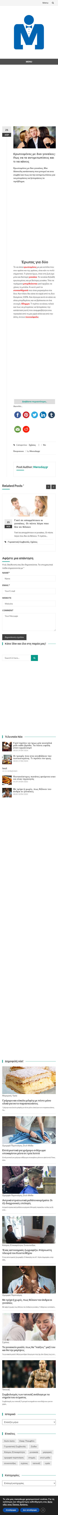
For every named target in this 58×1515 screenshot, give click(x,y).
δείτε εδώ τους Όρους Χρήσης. (27, 1503)
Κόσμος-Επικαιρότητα (14, 1452)
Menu (45, 2)
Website (6, 597)
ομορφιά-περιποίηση (13, 1457)
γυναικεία (34, 1452)
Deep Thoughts (26, 1441)
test (4, 768)
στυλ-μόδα (45, 1457)
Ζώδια (34, 1446)
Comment (7, 610)
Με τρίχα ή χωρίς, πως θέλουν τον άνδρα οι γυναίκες (32, 790)
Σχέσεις (32, 445)
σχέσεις (24, 1463)
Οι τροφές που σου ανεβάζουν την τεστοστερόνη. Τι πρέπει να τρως (32, 757)
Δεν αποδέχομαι (30, 1510)
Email (6, 585)
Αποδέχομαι (11, 1510)
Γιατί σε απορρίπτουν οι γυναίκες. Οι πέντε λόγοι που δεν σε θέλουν (31, 523)
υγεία (47, 1463)
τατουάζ (36, 1463)
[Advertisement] (29, 97)
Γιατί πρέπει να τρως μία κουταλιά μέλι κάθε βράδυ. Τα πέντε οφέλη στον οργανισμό (32, 745)
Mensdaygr (35, 451)
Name (6, 572)
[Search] (34, 658)
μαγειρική (47, 1452)
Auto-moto (9, 1441)
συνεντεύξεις (10, 1463)
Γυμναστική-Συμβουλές (19, 542)
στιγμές (31, 1457)
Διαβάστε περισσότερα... (34, 401)
